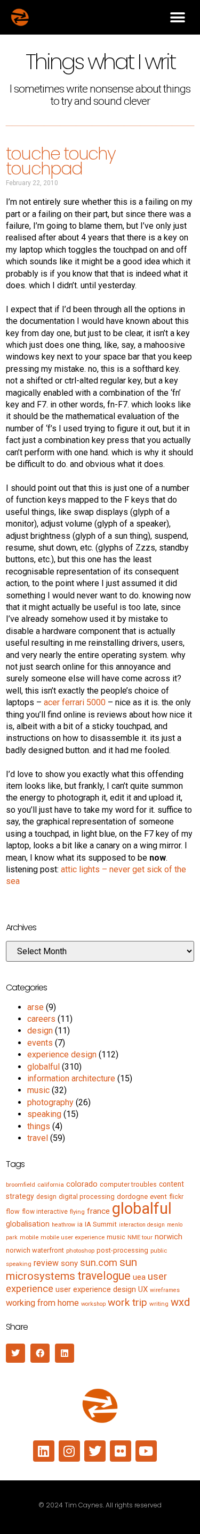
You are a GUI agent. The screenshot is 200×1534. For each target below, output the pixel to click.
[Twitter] (95, 1451)
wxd (180, 1302)
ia (80, 1224)
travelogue (104, 1275)
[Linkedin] (43, 1451)
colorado (82, 1184)
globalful (43, 1067)
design (40, 1031)
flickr (176, 1196)
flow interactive (45, 1211)
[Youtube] (146, 1451)
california (50, 1184)
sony (69, 1263)
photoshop (80, 1250)
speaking (44, 1114)
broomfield (20, 1184)
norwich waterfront (35, 1250)
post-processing (122, 1250)
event (158, 1196)
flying (77, 1211)
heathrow (63, 1224)
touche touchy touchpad (60, 161)
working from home (42, 1303)
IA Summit (101, 1224)
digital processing (87, 1196)
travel (37, 1138)
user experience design (95, 1289)
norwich (168, 1236)
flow (13, 1211)
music (38, 1090)
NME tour (140, 1237)
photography (50, 1102)
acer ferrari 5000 (75, 702)
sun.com (98, 1262)
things (38, 1126)
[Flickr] (120, 1451)
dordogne (132, 1196)
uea (139, 1277)
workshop (93, 1303)
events (40, 1043)
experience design (62, 1054)
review (46, 1263)
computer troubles (128, 1184)
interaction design (142, 1224)
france (98, 1211)
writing (159, 1303)
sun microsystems (71, 1269)
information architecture (71, 1078)
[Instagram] (69, 1451)
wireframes (165, 1290)
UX (143, 1289)
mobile (29, 1237)
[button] (177, 17)
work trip (127, 1302)
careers (41, 1019)
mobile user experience (73, 1237)
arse (35, 1007)
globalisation (28, 1224)
